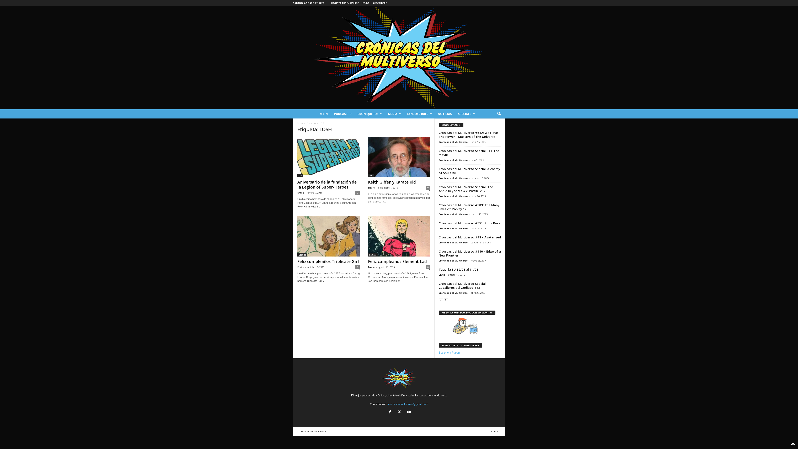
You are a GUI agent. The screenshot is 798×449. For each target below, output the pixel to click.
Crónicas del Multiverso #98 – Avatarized (470, 237)
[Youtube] (408, 412)
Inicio (300, 123)
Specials (464, 114)
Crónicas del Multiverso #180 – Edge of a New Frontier (470, 253)
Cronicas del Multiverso (453, 141)
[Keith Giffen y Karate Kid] (399, 157)
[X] (399, 412)
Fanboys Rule (417, 114)
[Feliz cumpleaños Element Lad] (399, 236)
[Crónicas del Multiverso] (399, 57)
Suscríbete (379, 3)
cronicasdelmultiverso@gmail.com (407, 404)
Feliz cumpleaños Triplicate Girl (328, 261)
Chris (442, 274)
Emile (300, 192)
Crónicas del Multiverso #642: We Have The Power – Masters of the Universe (468, 135)
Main (324, 114)
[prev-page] (441, 300)
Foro (365, 3)
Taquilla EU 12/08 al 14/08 (458, 269)
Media (392, 114)
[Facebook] (390, 412)
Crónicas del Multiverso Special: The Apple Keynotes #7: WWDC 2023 (466, 189)
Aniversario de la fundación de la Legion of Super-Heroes (327, 184)
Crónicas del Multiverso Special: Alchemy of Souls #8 (469, 171)
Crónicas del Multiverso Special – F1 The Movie (469, 153)
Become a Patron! (450, 352)
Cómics (302, 254)
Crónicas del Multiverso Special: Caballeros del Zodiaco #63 (462, 285)
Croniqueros (367, 114)
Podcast (341, 114)
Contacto (496, 431)
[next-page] (446, 300)
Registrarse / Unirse (345, 3)
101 (300, 175)
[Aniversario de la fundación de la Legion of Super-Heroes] (328, 157)
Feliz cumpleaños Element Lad (397, 261)
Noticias (445, 114)
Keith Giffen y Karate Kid (392, 182)
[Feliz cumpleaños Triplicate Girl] (328, 236)
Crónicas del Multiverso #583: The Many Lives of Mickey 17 (469, 207)
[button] (499, 113)
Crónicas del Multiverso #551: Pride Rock (469, 223)
